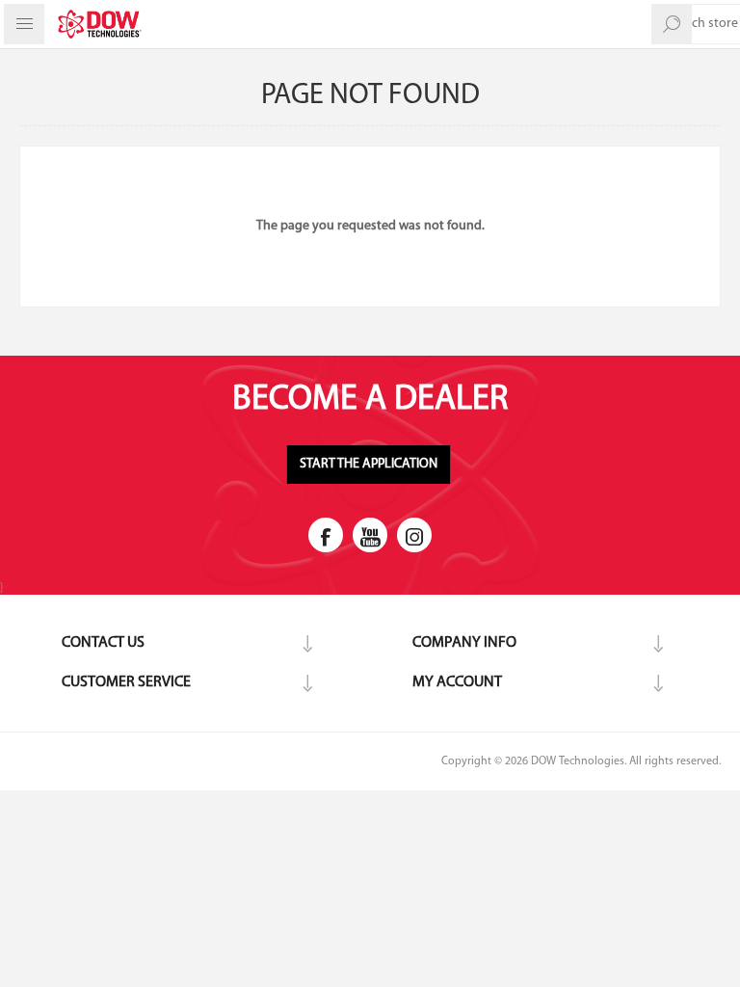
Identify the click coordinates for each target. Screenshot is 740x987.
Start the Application (368, 464)
